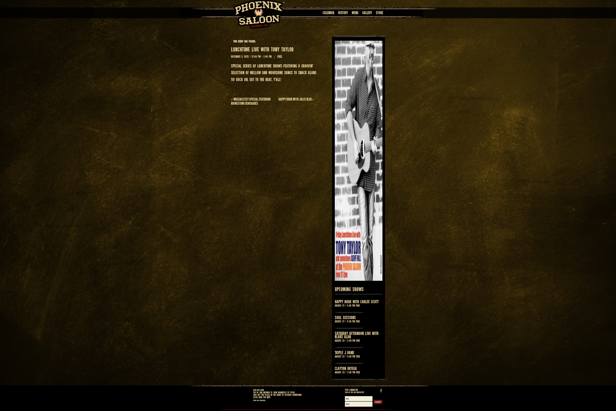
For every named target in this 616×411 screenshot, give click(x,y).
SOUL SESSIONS (345, 318)
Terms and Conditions (259, 400)
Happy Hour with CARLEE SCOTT (357, 302)
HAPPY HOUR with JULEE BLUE (296, 99)
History (343, 13)
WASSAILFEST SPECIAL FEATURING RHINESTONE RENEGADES (251, 101)
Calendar (328, 13)
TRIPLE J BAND (344, 353)
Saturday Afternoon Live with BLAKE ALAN (356, 335)
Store (379, 13)
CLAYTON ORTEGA (346, 368)
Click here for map (261, 397)
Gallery (367, 13)
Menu (355, 13)
